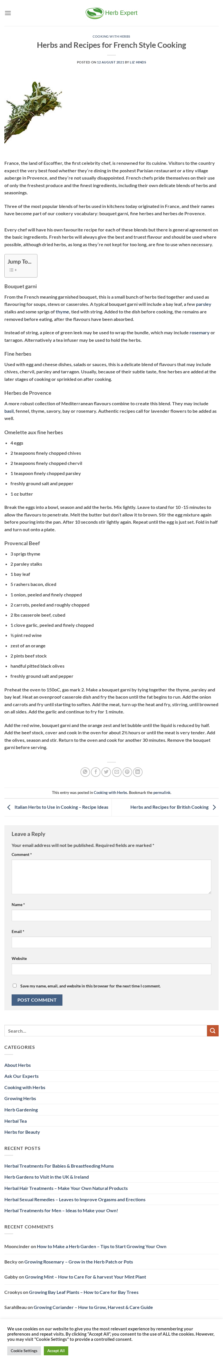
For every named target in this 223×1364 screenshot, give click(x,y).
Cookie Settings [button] (24, 1350)
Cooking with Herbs (111, 36)
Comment (22, 854)
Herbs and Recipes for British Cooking (169, 807)
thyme (62, 311)
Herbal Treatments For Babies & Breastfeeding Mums (59, 1165)
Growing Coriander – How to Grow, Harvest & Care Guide (93, 1307)
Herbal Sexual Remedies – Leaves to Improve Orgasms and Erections (74, 1199)
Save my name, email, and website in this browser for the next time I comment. (90, 985)
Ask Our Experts (21, 1076)
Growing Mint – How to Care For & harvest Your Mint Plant (85, 1276)
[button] (7, 13)
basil (9, 411)
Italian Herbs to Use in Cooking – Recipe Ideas (61, 807)
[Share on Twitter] (106, 772)
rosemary (200, 332)
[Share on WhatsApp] (85, 772)
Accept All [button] (56, 1350)
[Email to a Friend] (117, 772)
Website (19, 958)
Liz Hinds (138, 62)
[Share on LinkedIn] (138, 772)
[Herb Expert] (111, 13)
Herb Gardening (21, 1109)
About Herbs (17, 1065)
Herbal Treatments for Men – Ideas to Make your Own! (61, 1210)
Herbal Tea (15, 1121)
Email (18, 931)
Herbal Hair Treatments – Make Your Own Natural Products (66, 1188)
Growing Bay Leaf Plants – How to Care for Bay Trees (84, 1292)
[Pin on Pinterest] (127, 772)
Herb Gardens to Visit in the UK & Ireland (46, 1176)
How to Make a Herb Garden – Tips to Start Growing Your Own (101, 1246)
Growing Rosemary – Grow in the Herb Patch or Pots (78, 1261)
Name (18, 904)
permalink (161, 792)
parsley (203, 304)
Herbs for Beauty (22, 1132)
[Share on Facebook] (95, 772)
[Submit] (213, 1030)
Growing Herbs (20, 1098)
